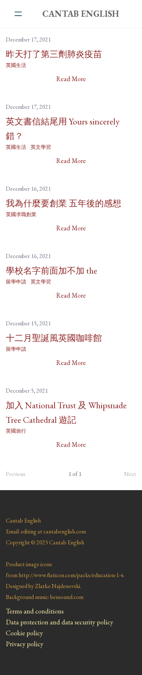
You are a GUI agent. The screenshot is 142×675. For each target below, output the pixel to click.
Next (130, 474)
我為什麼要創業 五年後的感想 (63, 203)
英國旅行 (16, 431)
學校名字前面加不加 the (51, 270)
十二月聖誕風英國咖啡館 (54, 338)
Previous (15, 474)
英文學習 (41, 147)
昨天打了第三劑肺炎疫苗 (54, 54)
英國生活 (16, 65)
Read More (71, 79)
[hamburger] (18, 14)
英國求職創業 (21, 214)
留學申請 (16, 281)
